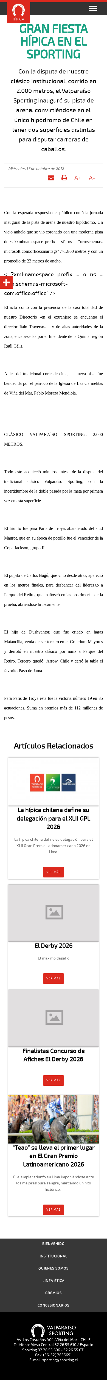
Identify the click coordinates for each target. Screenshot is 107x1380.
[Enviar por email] (51, 179)
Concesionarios (53, 1305)
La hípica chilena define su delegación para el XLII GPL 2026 (53, 818)
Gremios (53, 1293)
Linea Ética (53, 1281)
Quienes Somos (53, 1268)
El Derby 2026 (54, 945)
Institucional (53, 1256)
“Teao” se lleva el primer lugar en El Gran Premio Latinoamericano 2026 (54, 1156)
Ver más (53, 872)
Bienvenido (53, 1244)
